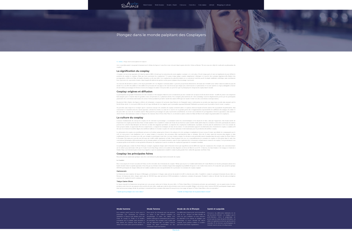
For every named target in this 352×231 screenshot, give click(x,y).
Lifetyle (211, 5)
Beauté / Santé (172, 5)
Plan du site (176, 230)
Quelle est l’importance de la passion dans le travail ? (194, 192)
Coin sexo (183, 5)
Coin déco (192, 5)
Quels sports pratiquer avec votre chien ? (131, 192)
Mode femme (147, 5)
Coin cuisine (202, 5)
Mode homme (159, 5)
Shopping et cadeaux (224, 5)
